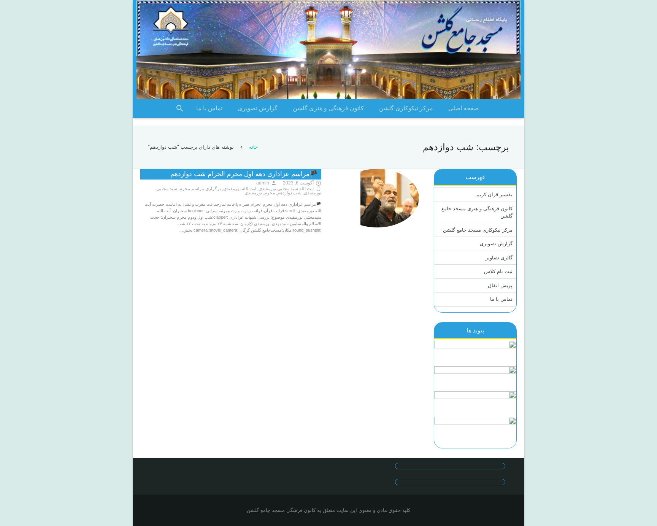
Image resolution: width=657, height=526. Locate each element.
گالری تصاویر (499, 258)
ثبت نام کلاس (498, 271)
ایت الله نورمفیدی (239, 188)
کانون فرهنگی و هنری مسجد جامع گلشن (477, 212)
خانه (253, 147)
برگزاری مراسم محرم (200, 188)
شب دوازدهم (289, 192)
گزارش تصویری (496, 243)
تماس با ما (501, 299)
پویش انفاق (500, 285)
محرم (269, 192)
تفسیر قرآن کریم (494, 194)
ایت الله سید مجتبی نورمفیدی (286, 188)
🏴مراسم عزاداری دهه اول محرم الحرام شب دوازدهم (243, 174)
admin (262, 183)
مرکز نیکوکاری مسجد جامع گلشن (478, 230)
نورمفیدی (253, 192)
